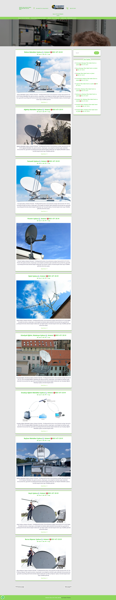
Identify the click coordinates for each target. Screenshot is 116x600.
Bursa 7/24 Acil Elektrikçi (23, 18)
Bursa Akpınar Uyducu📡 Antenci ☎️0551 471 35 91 (43, 539)
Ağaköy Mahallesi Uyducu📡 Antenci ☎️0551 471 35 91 (43, 109)
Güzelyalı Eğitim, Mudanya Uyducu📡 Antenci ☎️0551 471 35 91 (43, 335)
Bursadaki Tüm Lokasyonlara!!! (42, 8)
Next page (67, 587)
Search (96, 52)
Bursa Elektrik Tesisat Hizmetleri (38, 18)
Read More (43, 102)
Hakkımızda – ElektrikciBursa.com (68, 18)
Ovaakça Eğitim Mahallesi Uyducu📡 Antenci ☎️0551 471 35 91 (43, 393)
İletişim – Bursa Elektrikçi (53, 18)
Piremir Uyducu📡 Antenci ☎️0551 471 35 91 (43, 219)
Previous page (20, 587)
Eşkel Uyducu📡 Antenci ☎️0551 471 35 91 (43, 276)
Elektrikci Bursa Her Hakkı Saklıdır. (58, 597)
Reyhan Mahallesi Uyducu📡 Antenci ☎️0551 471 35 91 (43, 438)
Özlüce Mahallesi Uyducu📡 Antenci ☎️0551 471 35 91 (43, 52)
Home (55, 31)
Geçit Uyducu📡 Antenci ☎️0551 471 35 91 (43, 493)
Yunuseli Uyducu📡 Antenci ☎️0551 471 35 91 (43, 161)
